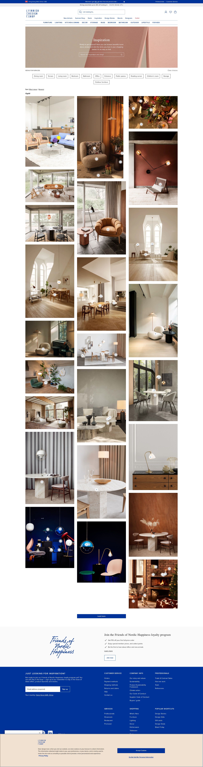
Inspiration (98, 18)
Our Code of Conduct (138, 694)
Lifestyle (146, 23)
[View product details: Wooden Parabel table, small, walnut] (120, 162)
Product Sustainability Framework (138, 686)
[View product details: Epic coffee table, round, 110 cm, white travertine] (41, 420)
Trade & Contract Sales (163, 678)
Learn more (108, 651)
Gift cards (158, 720)
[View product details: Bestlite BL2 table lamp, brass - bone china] (150, 457)
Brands (120, 18)
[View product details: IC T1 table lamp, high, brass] (69, 544)
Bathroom (123, 23)
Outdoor (135, 23)
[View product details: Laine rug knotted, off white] (98, 175)
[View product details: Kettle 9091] (51, 550)
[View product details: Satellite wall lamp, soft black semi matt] (168, 163)
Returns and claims (111, 688)
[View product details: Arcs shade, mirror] (50, 123)
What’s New (134, 714)
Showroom (108, 717)
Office (97, 76)
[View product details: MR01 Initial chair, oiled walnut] (160, 184)
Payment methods (111, 682)
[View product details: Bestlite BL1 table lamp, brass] (110, 555)
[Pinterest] (42, 733)
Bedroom (112, 23)
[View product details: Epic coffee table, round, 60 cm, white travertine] (50, 192)
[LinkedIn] (50, 733)
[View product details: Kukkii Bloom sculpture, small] (169, 569)
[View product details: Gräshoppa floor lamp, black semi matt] (91, 211)
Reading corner (136, 76)
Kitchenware (134, 727)
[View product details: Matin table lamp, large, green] (48, 529)
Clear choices (173, 70)
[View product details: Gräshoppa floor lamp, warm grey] (138, 244)
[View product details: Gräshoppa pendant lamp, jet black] (152, 244)
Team (157, 685)
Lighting (58, 23)
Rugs (103, 23)
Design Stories (110, 18)
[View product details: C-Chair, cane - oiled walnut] (55, 295)
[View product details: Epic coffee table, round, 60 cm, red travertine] (85, 235)
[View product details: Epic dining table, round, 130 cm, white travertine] (102, 354)
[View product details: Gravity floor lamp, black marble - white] (116, 355)
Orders (107, 678)
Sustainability (135, 682)
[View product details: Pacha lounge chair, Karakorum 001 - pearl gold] (155, 334)
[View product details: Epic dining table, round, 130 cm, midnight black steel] (51, 228)
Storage (94, 23)
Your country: (30, 695)
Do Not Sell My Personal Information (141, 757)
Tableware (133, 731)
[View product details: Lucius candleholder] (165, 574)
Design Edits (160, 717)
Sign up (65, 689)
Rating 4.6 (106, 1)
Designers (128, 18)
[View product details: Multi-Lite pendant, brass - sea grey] (159, 377)
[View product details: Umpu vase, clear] (56, 144)
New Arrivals (68, 18)
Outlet (137, 18)
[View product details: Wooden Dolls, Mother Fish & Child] (122, 153)
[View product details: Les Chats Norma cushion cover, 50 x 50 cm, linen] (94, 148)
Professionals (109, 714)
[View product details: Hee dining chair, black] (60, 541)
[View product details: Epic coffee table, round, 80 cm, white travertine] (82, 356)
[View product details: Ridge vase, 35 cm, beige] (151, 110)
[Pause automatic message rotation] (124, 1)
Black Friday (159, 727)
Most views (33, 89)
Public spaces (121, 76)
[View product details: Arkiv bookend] (156, 567)
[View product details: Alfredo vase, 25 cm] (59, 550)
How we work (160, 682)
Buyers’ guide (135, 700)
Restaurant (108, 720)
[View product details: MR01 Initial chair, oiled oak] (38, 193)
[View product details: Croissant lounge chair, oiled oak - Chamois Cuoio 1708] (108, 229)
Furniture (47, 23)
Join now (110, 658)
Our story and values (138, 678)
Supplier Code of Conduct (139, 697)
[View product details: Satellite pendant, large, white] (59, 282)
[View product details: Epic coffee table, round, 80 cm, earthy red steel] (58, 193)
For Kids (156, 23)
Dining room (38, 76)
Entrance (107, 76)
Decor (85, 23)
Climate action (135, 690)
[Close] (39, 732)
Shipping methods (111, 685)
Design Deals (160, 724)
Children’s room (152, 76)
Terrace (50, 76)
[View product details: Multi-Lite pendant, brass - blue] (60, 529)
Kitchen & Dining (72, 23)
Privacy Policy (43, 756)
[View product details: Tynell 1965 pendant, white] (101, 296)
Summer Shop (80, 18)
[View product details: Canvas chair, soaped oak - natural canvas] (145, 595)
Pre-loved (108, 724)
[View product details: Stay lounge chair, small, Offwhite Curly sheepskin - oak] (96, 159)
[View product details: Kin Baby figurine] (163, 575)
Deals (90, 18)
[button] (166, 12)
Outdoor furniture (101, 82)
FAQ (105, 692)
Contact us (108, 695)
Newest (41, 89)
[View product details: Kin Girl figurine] (153, 574)
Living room (62, 76)
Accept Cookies (141, 750)
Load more (101, 616)
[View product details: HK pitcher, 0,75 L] (48, 539)
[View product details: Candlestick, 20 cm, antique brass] (154, 390)
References (159, 688)
